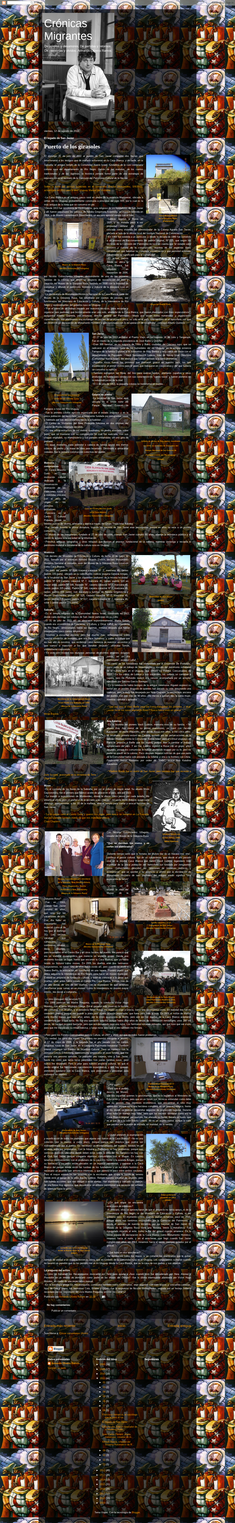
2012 (103, 1470)
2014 (103, 1479)
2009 (103, 1369)
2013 (103, 1475)
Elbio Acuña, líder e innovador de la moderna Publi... (119, 1428)
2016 (103, 1489)
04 (104, 1391)
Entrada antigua (179, 1326)
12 (104, 1464)
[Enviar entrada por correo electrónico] (103, 1296)
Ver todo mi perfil (57, 1368)
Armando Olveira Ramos (65, 1363)
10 (104, 1455)
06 (104, 1401)
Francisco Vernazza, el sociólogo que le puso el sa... (119, 1416)
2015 (103, 1484)
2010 (103, 1373)
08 (104, 1410)
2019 (103, 1502)
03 (104, 1387)
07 (104, 1405)
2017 (103, 1493)
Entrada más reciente (59, 1326)
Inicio (121, 1326)
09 (104, 1450)
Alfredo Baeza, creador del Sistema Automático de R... (118, 1443)
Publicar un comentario (63, 1310)
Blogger (136, 1512)
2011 (103, 1378)
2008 (103, 1364)
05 (104, 1396)
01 (104, 1382)
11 (104, 1459)
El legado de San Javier (114, 1422)
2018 (103, 1498)
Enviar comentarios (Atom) (73, 1333)
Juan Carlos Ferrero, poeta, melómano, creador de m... (117, 1436)
